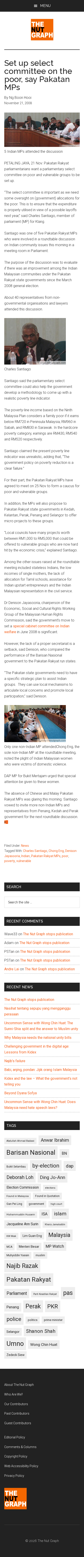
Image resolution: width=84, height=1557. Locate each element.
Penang (12, 1307)
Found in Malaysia (17, 1196)
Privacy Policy (14, 1475)
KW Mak (11, 1236)
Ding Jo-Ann (52, 1177)
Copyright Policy (15, 1456)
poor (65, 856)
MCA (9, 1246)
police (13, 1319)
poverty (9, 861)
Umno (15, 1343)
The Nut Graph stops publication (48, 934)
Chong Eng (56, 851)
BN (64, 1153)
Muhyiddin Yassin (17, 1255)
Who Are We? (13, 1394)
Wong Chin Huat (43, 1344)
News (25, 845)
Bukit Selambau (16, 1166)
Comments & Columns (20, 1447)
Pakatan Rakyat (28, 1279)
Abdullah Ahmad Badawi (20, 1140)
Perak (33, 1306)
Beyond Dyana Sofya (20, 1093)
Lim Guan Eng (32, 1236)
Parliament (16, 1293)
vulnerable (23, 861)
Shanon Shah (40, 1331)
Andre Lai (11, 969)
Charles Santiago (35, 851)
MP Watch (55, 1246)
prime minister (53, 1320)
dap (69, 1166)
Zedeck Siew (15, 1355)
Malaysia (59, 1235)
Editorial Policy (14, 1437)
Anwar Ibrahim (55, 1140)
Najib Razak (22, 1265)
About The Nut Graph (19, 1385)
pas (68, 1292)
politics (32, 1320)
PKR (52, 1306)
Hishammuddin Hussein (20, 1214)
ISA (44, 1214)
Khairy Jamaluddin (55, 1224)
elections (50, 1187)
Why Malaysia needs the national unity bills (37, 1037)
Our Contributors (16, 1404)
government (36, 1203)
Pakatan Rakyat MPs (45, 856)
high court (56, 1204)
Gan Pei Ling (14, 1203)
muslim (40, 1255)
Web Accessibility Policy (21, 1466)
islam (60, 1214)
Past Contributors (16, 1413)
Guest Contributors (17, 1423)
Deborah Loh (19, 1177)
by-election (45, 1165)
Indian (25, 856)
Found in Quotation (47, 1196)
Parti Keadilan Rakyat (45, 1294)
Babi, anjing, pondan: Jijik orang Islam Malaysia (40, 1070)
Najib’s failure (14, 1061)
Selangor (12, 1332)
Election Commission (22, 1187)
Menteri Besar (29, 1247)
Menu (45, 6)
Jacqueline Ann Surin (22, 1224)
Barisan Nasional (30, 1152)
